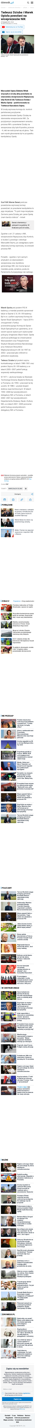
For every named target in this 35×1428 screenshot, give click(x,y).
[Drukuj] (13, 499)
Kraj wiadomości (28, 601)
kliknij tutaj (22, 1409)
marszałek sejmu (15, 488)
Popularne (16, 601)
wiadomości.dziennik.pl (14, 7)
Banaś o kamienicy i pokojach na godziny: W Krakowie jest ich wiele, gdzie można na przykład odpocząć (21, 225)
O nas (14, 1415)
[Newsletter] (4, 499)
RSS (17, 1422)
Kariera (27, 1415)
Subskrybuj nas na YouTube (14, 27)
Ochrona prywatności (21, 1418)
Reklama (20, 1415)
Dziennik (3, 7)
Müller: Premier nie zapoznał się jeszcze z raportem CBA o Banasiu (24, 532)
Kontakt (7, 1415)
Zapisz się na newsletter (14, 32)
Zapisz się (17, 1399)
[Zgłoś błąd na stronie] (30, 499)
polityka (25, 7)
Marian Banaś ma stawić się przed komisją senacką (24, 521)
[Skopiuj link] (22, 499)
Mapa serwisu (8, 1420)
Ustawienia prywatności (23, 1420)
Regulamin (9, 1418)
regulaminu (26, 1393)
